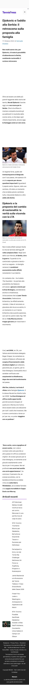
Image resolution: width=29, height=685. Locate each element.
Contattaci (14, 672)
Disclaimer (23, 643)
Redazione (6, 643)
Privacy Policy (15, 643)
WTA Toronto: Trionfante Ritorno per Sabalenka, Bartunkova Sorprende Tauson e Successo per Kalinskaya (17, 534)
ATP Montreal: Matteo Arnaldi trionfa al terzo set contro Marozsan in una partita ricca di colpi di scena (17, 510)
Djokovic (21, 390)
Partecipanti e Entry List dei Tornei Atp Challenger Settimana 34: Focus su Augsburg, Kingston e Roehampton (17, 560)
